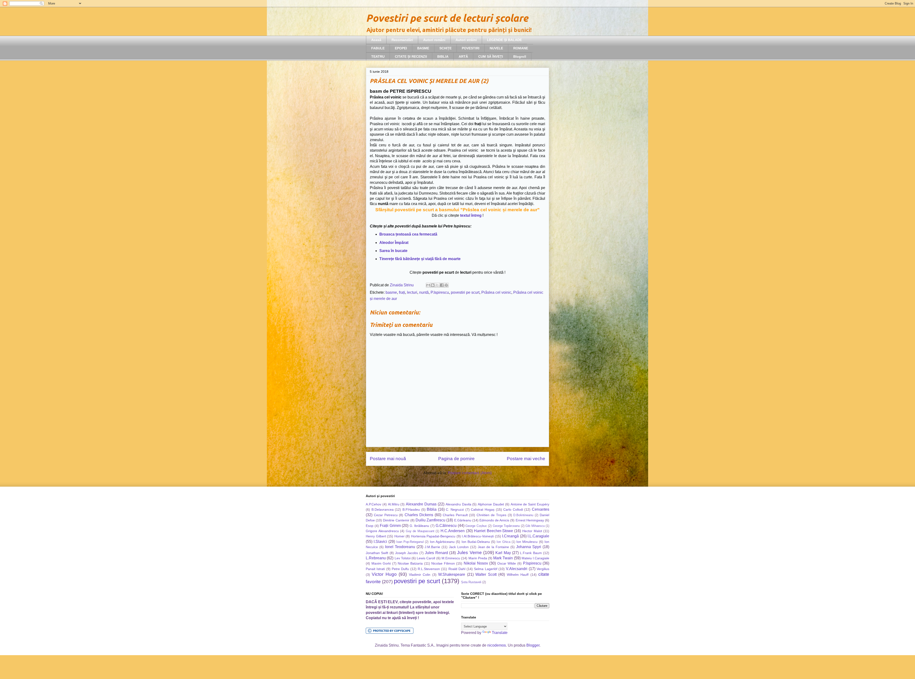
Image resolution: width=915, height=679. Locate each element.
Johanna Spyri (528, 547)
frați (402, 292)
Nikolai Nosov (476, 563)
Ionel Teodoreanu (400, 547)
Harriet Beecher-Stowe (493, 531)
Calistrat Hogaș (482, 509)
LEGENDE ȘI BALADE (504, 40)
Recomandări (402, 40)
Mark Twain (503, 558)
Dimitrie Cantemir (396, 520)
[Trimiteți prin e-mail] (428, 285)
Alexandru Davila (458, 504)
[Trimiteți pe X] (437, 285)
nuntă (424, 292)
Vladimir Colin (419, 574)
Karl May (503, 553)
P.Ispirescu (440, 292)
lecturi (412, 292)
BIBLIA (442, 56)
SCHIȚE (445, 48)
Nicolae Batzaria (410, 563)
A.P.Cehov (373, 504)
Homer (399, 536)
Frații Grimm (390, 526)
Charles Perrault (455, 515)
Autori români (434, 40)
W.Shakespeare (451, 574)
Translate (500, 633)
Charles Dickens (419, 515)
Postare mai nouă (388, 458)
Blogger (532, 645)
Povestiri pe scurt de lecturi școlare (447, 18)
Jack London (459, 547)
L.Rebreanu (376, 558)
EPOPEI (401, 48)
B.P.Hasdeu (411, 509)
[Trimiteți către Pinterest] (446, 285)
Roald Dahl (456, 569)
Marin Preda (477, 558)
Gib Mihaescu (535, 526)
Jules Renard (436, 553)
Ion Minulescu (527, 542)
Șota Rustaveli (471, 582)
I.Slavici (380, 542)
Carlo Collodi (513, 509)
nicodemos (496, 645)
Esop (369, 526)
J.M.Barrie (432, 547)
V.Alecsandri (516, 569)
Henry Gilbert (376, 536)
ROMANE (520, 48)
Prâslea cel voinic (496, 292)
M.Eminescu (451, 558)
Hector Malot (532, 531)
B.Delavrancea (382, 509)
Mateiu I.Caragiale (535, 558)
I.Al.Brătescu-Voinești (478, 536)
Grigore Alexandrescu (382, 531)
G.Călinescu (446, 526)
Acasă (376, 40)
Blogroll (519, 56)
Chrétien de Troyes (491, 515)
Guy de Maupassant (420, 531)
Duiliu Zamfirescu (430, 520)
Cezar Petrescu (386, 515)
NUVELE (496, 48)
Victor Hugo (384, 574)
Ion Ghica (503, 542)
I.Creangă (510, 536)
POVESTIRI (470, 48)
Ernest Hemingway (530, 520)
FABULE (378, 48)
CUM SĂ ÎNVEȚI (490, 56)
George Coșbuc (476, 526)
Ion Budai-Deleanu (476, 542)
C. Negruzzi (455, 509)
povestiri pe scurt (465, 292)
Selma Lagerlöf (485, 569)
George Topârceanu (506, 526)
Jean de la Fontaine (493, 547)
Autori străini (466, 40)
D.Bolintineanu (523, 515)
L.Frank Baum (531, 553)
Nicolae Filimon (443, 563)
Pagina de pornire (456, 458)
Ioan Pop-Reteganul (410, 542)
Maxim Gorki (381, 563)
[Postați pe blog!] (432, 285)
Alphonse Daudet (491, 504)
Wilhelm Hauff (518, 574)
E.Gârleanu (462, 520)
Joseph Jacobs (406, 553)
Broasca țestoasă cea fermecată (408, 234)
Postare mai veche (526, 458)
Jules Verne (469, 552)
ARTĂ (463, 56)
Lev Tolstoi (403, 558)
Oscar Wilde (506, 563)
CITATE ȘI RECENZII (411, 56)
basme (391, 292)
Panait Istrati (375, 569)
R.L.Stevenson (429, 569)
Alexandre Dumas (421, 504)
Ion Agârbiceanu (442, 542)
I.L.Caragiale (538, 536)
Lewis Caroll (426, 558)
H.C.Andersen (453, 531)
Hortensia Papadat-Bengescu (433, 536)
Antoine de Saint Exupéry (530, 504)
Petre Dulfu (400, 569)
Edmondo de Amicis (494, 520)
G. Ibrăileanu (419, 526)
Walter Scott (485, 574)
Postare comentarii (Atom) (470, 473)
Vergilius (543, 569)
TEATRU (378, 56)
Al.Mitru (393, 504)
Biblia (432, 509)
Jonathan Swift (377, 553)
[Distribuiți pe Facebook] (441, 285)
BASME (423, 48)
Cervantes (540, 509)
